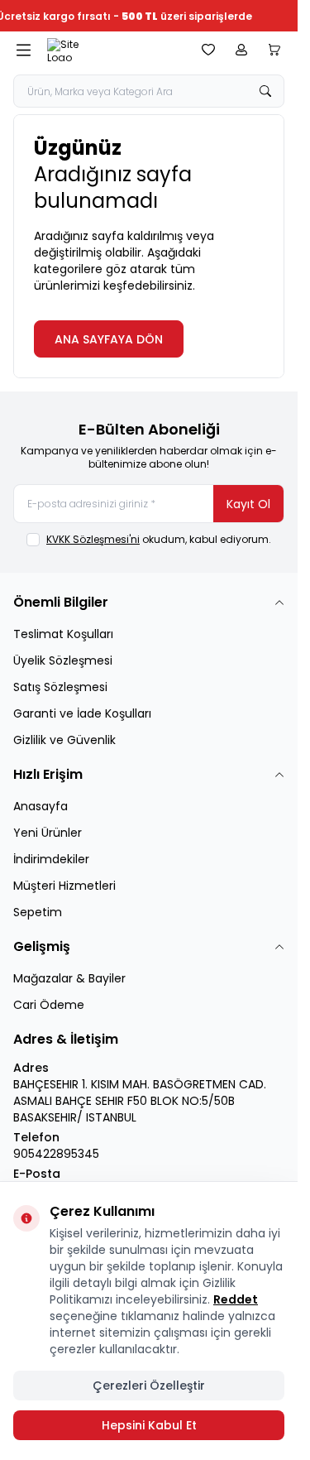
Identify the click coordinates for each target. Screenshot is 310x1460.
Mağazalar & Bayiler (69, 978)
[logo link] (113, 49)
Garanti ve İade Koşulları (82, 713)
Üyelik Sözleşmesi (62, 660)
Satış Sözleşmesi (60, 687)
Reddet (235, 1299)
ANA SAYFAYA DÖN (109, 339)
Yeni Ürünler (47, 832)
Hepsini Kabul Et (149, 1425)
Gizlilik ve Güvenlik (64, 740)
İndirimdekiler (51, 859)
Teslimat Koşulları (63, 634)
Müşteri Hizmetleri (64, 885)
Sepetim (37, 912)
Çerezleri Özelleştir (149, 1385)
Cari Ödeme (48, 1005)
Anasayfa (40, 806)
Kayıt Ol (248, 504)
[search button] (265, 91)
